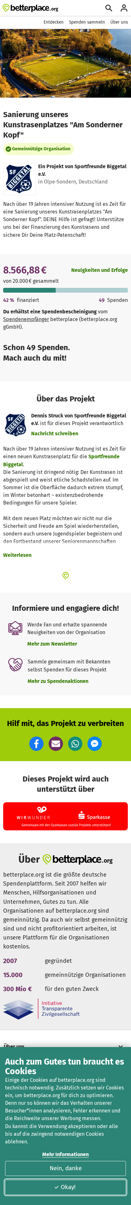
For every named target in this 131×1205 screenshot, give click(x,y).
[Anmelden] (124, 8)
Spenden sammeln (87, 22)
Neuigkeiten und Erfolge (99, 270)
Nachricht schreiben (54, 433)
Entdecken (54, 22)
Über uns (119, 22)
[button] (36, 744)
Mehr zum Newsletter (52, 644)
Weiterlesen (17, 555)
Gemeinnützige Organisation (41, 149)
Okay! (68, 1187)
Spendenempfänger (26, 319)
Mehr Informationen (65, 1154)
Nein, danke (66, 1168)
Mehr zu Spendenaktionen (58, 681)
